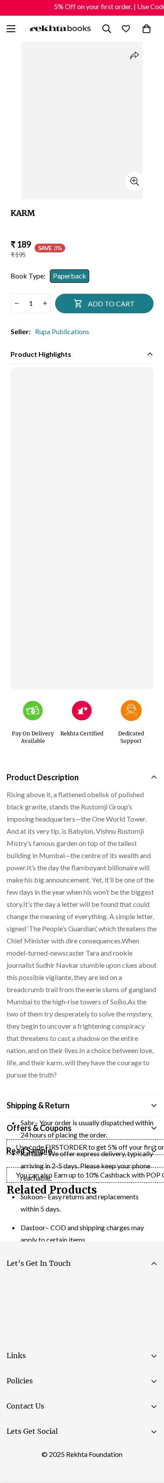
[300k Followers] (17, 1453)
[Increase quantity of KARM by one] (44, 303)
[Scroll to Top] (148, 1437)
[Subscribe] (147, 1310)
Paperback (69, 276)
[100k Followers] (43, 1453)
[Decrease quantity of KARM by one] (16, 303)
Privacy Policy (89, 1334)
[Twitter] (69, 1453)
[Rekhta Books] (60, 28)
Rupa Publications (62, 331)
